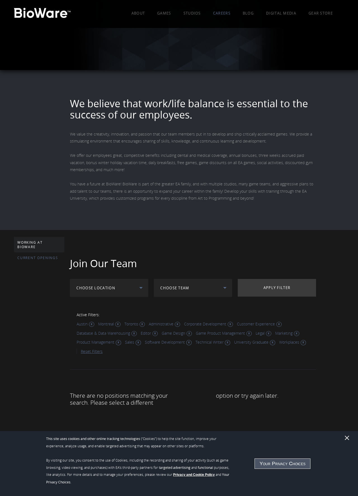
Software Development (165, 342)
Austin (82, 324)
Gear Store (320, 13)
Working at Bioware (30, 244)
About (138, 13)
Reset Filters (92, 351)
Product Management (95, 342)
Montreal (106, 324)
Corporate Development (205, 324)
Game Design (173, 333)
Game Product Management (220, 333)
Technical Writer (209, 342)
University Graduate (251, 342)
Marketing (284, 333)
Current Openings (37, 257)
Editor (146, 333)
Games (164, 13)
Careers (221, 13)
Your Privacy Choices (282, 463)
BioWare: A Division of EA (42, 14)
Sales (129, 342)
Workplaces (289, 342)
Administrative (161, 324)
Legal (260, 333)
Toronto (131, 324)
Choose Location (95, 287)
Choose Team (174, 287)
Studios (192, 13)
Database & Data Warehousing (103, 333)
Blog (248, 13)
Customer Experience (256, 324)
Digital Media (281, 13)
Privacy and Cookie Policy (194, 475)
